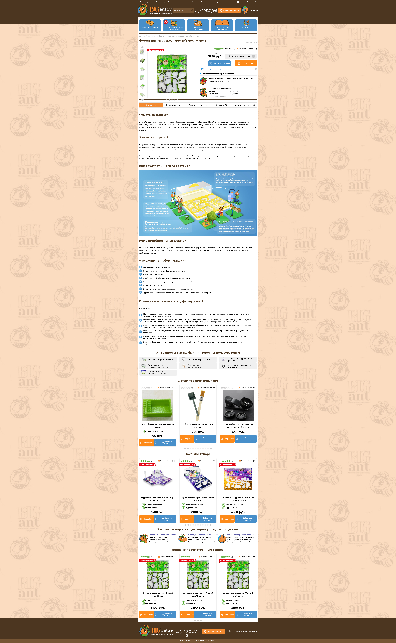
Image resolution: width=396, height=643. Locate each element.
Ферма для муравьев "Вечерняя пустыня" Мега (238, 499)
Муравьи (246, 28)
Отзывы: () (230, 49)
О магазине (186, 2)
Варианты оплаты (174, 2)
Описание (151, 105)
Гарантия (195, 2)
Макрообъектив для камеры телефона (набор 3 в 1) (238, 425)
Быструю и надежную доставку (203, 535)
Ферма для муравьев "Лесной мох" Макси (158, 594)
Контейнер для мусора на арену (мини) (157, 425)
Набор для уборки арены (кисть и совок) (198, 425)
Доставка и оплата (198, 105)
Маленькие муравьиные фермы (240, 359)
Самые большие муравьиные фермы (158, 372)
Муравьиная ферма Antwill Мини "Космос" (198, 499)
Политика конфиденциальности (242, 631)
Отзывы (221, 105)
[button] (142, 100)
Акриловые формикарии (160, 360)
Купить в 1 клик (247, 63)
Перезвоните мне (231, 10)
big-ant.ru (185, 641)
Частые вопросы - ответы (218, 2)
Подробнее (148, 443)
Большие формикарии (199, 360)
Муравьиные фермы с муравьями (174, 29)
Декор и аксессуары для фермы (222, 29)
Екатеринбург (252, 2)
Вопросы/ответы (244, 105)
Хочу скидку (248, 69)
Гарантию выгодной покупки (162, 535)
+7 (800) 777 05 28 (208, 10)
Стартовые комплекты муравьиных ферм (198, 29)
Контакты (204, 2)
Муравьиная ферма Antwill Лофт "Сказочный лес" (157, 499)
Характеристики (174, 105)
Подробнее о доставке (217, 96)
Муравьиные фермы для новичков (240, 366)
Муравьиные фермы (150, 28)
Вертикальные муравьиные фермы (158, 366)
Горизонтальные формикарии (196, 366)
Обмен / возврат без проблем (241, 535)
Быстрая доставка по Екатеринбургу (153, 2)
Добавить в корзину (221, 63)
